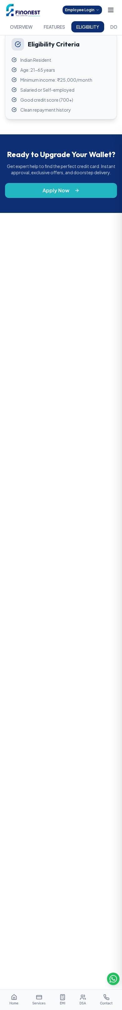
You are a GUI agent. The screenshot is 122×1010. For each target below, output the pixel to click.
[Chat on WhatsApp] (113, 979)
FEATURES (54, 27)
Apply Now (56, 190)
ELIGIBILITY (87, 27)
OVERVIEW (21, 27)
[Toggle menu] (110, 10)
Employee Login (79, 9)
